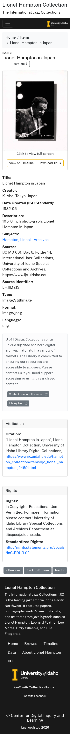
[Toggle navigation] (7, 24)
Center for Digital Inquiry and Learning (37, 718)
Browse (30, 643)
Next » (59, 570)
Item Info (19, 63)
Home (10, 37)
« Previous (13, 570)
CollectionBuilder (42, 687)
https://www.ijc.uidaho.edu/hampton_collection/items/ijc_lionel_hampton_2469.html (34, 462)
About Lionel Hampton (41, 652)
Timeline (51, 643)
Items (25, 37)
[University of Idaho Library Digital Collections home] (35, 674)
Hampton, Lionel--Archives (25, 239)
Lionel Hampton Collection (34, 5)
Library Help (17, 403)
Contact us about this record (27, 394)
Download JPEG (49, 163)
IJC (10, 661)
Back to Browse (37, 570)
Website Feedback (35, 696)
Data (12, 652)
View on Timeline (21, 163)
